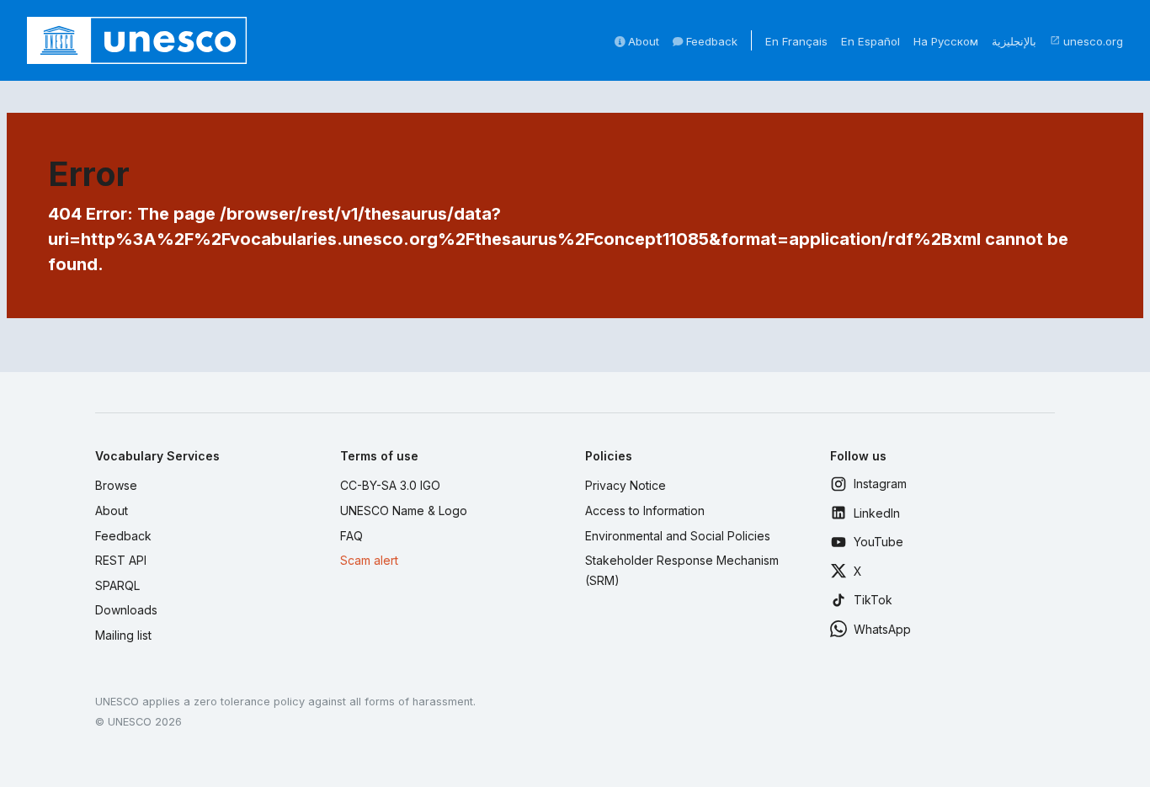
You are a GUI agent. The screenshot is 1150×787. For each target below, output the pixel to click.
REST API (120, 560)
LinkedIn (877, 513)
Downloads (126, 610)
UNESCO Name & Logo (403, 510)
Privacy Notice (625, 485)
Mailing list (123, 635)
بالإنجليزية (1014, 41)
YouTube (878, 541)
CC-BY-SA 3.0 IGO (390, 485)
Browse (116, 485)
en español (870, 41)
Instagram (880, 483)
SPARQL (117, 585)
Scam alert (369, 560)
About (642, 41)
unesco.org (1086, 41)
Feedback (710, 41)
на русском (945, 41)
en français (796, 41)
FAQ (351, 536)
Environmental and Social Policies (677, 536)
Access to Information (645, 510)
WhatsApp (882, 629)
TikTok (873, 600)
